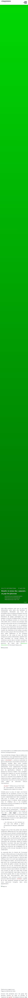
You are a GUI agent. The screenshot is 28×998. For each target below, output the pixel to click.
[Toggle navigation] (25, 2)
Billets (3, 588)
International (11, 588)
